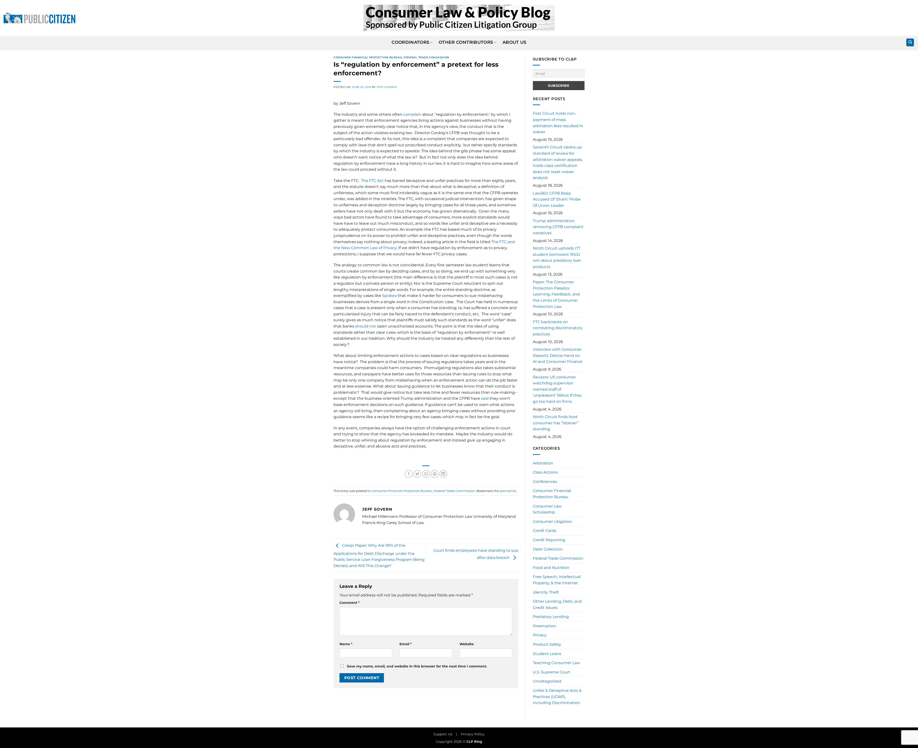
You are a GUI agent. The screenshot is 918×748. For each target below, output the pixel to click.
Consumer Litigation (552, 521)
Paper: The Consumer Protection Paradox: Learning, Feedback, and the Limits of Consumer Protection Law (556, 294)
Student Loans (547, 653)
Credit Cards (544, 530)
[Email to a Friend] (426, 474)
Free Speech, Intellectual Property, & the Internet (556, 579)
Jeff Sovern (387, 87)
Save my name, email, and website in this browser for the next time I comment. (417, 666)
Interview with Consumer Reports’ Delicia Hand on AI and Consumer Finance (557, 355)
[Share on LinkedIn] (443, 474)
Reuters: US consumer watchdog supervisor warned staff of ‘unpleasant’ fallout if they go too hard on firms (557, 389)
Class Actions (545, 472)
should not (365, 326)
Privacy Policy (473, 734)
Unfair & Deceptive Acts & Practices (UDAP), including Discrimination (557, 696)
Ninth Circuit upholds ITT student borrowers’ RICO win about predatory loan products (557, 257)
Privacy (539, 635)
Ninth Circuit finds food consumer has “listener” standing (556, 423)
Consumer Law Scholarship (547, 509)
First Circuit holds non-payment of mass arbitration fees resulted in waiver (558, 122)
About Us (514, 42)
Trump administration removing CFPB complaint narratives (558, 226)
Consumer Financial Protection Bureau (367, 57)
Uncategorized (547, 681)
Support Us (442, 734)
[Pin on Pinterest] (435, 474)
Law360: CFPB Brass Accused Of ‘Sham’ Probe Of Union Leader (557, 199)
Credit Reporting (549, 540)
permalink (508, 491)
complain (412, 114)
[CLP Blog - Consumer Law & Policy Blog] (459, 18)
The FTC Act (372, 180)
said (485, 398)
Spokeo (389, 295)
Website (466, 644)
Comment (349, 603)
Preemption (544, 626)
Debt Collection (548, 549)
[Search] (910, 42)
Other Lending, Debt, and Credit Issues (557, 604)
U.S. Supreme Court (551, 672)
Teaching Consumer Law (556, 663)
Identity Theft (546, 592)
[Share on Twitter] (417, 474)
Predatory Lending (551, 616)
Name (345, 644)
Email (405, 644)
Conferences (545, 481)
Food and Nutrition (551, 567)
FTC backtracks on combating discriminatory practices (558, 328)
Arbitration (543, 463)
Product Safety (547, 644)
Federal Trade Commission (426, 57)
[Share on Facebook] (409, 474)
